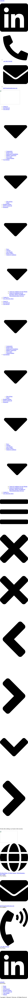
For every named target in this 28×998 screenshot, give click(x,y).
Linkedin (2, 982)
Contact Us (6, 297)
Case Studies (9, 252)
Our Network (6, 108)
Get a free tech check (8, 298)
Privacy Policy (9, 253)
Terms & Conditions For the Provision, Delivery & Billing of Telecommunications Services (17, 294)
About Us (5, 106)
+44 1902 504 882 (4, 946)
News (7, 249)
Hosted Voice (9, 152)
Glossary (8, 250)
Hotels (7, 203)
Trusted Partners (10, 158)
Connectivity (9, 151)
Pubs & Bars (9, 201)
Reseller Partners (7, 204)
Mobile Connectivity (11, 155)
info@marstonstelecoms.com (7, 906)
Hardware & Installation (12, 154)
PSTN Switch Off (7, 205)
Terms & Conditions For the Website (18, 291)
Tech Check (9, 157)
